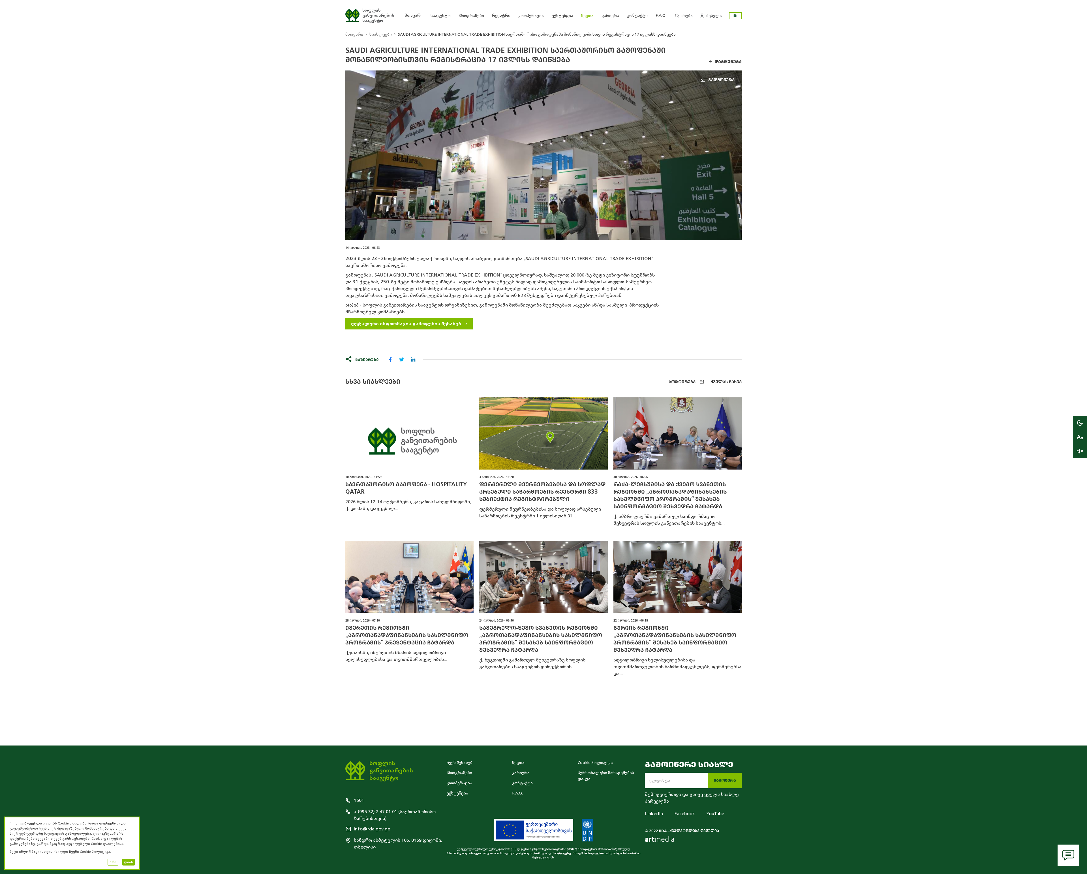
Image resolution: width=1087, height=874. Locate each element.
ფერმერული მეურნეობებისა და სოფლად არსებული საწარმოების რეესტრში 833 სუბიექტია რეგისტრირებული (542, 492)
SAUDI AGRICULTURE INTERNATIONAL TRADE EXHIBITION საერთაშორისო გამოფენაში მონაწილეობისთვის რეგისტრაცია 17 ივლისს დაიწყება (537, 34)
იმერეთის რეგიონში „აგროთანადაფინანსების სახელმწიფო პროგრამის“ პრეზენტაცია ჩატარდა (406, 635)
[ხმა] (1080, 451)
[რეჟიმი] (1080, 423)
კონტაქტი (637, 15)
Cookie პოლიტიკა (595, 762)
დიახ (128, 862)
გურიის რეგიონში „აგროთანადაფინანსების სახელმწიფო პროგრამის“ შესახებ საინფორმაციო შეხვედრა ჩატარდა (674, 639)
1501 (359, 800)
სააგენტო (441, 15)
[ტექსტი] (1080, 437)
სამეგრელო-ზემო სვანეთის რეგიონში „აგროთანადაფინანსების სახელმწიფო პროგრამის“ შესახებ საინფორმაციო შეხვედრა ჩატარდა (540, 639)
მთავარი (414, 15)
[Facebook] (390, 359)
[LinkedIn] (413, 359)
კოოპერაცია (531, 15)
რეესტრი (501, 15)
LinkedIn (654, 814)
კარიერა (610, 15)
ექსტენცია (562, 15)
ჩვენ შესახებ (459, 762)
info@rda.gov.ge (372, 829)
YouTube (715, 814)
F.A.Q (661, 15)
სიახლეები (380, 34)
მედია (587, 15)
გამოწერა (725, 780)
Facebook (684, 814)
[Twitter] (402, 359)
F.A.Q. (517, 793)
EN (735, 16)
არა (113, 862)
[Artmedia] (659, 838)
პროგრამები (471, 15)
